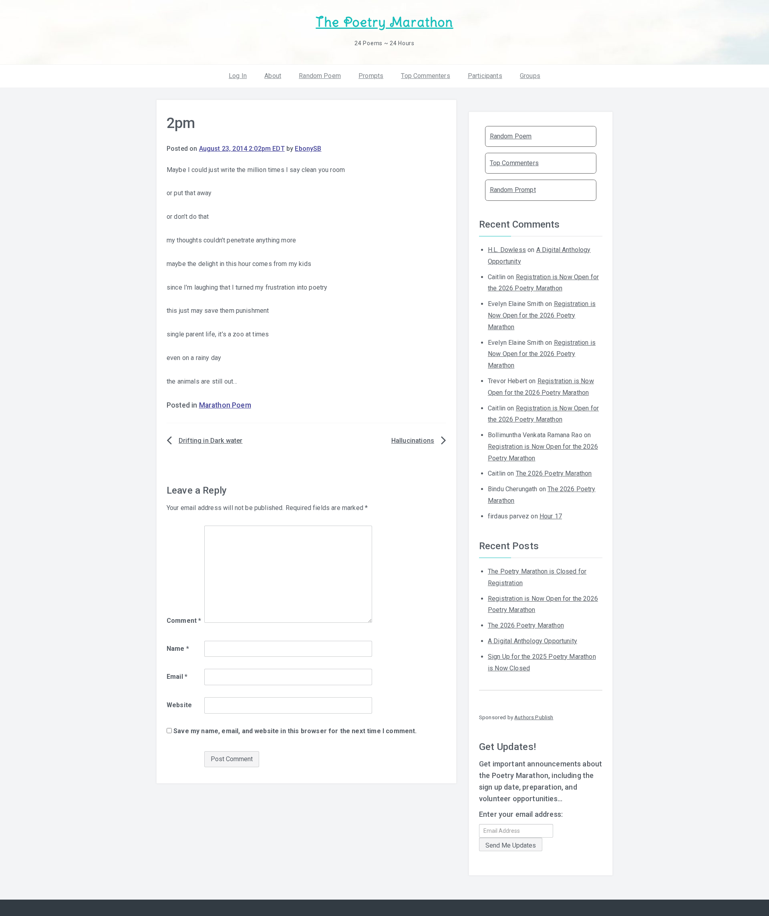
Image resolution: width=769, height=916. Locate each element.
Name (178, 648)
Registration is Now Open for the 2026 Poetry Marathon (542, 315)
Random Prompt (513, 190)
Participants (485, 76)
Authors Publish (533, 717)
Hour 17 (551, 516)
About (272, 76)
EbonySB (308, 148)
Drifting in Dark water (211, 440)
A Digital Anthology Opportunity (532, 641)
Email (177, 676)
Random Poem (320, 76)
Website (179, 705)
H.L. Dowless (507, 250)
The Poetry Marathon (384, 22)
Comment (184, 620)
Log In (238, 76)
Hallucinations (412, 440)
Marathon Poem (225, 405)
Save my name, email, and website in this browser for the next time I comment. (295, 731)
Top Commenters (425, 76)
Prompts (370, 76)
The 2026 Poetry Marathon (554, 473)
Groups (530, 76)
